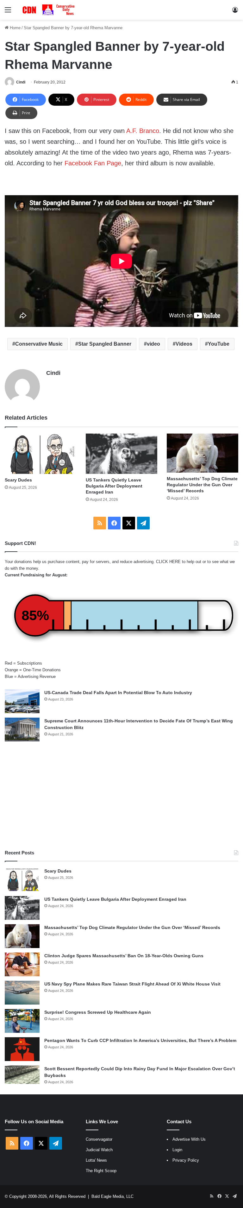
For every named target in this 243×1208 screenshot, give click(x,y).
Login (177, 1149)
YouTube (218, 344)
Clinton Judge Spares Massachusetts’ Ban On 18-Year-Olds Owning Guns (123, 955)
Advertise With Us (189, 1139)
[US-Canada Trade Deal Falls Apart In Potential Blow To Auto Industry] (22, 701)
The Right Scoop (101, 1170)
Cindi (20, 82)
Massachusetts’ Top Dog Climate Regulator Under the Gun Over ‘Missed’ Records (202, 484)
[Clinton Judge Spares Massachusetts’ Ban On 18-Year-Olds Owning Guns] (22, 964)
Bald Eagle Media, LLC (112, 1196)
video (153, 344)
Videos (184, 344)
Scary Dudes (18, 479)
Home (15, 27)
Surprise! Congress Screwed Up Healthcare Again (97, 1012)
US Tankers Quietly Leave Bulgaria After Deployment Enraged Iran (114, 485)
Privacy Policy (185, 1160)
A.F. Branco (142, 130)
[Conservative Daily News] (49, 9)
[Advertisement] (121, 795)
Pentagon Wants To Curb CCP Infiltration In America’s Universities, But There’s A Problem (140, 1040)
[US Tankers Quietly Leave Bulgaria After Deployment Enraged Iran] (121, 454)
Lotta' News (96, 1160)
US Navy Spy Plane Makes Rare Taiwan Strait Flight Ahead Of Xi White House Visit (132, 983)
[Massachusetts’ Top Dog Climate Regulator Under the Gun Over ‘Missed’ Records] (202, 453)
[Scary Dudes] (40, 454)
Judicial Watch (99, 1149)
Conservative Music (39, 344)
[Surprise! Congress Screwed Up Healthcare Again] (22, 1021)
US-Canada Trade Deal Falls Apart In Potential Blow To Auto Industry (118, 692)
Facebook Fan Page (93, 163)
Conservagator (99, 1139)
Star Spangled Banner (104, 344)
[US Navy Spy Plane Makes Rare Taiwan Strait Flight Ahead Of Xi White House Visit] (22, 993)
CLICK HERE (168, 561)
